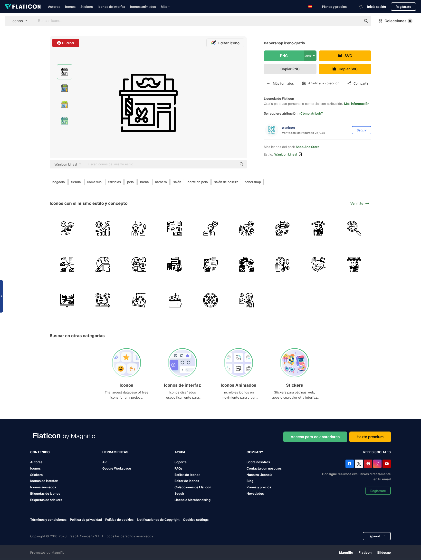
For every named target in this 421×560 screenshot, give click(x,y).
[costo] (282, 264)
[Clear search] (355, 21)
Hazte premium (370, 436)
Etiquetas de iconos (45, 493)
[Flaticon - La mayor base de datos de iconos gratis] (23, 6)
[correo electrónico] (210, 264)
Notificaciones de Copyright (158, 519)
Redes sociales (377, 452)
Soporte (180, 462)
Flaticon (365, 552)
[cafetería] (354, 264)
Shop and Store (307, 147)
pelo (130, 182)
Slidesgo (384, 552)
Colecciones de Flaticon (192, 487)
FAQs (178, 468)
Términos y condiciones (48, 519)
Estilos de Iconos (187, 475)
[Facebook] (349, 464)
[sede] (67, 264)
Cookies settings (196, 519)
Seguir (179, 493)
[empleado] (354, 228)
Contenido (40, 452)
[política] (139, 228)
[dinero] (139, 300)
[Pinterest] (368, 464)
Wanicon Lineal (285, 154)
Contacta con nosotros (264, 468)
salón (177, 182)
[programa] (67, 228)
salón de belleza (226, 182)
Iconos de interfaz (111, 7)
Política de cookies (119, 519)
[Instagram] (377, 464)
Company (255, 452)
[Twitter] (359, 464)
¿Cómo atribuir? (311, 113)
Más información (356, 104)
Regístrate (403, 7)
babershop (253, 182)
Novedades (255, 493)
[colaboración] (318, 264)
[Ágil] (103, 300)
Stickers (86, 7)
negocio (58, 182)
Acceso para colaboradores (315, 436)
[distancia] (246, 264)
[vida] (246, 228)
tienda (76, 182)
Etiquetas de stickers (46, 500)
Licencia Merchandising (192, 500)
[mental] (210, 228)
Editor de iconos (186, 481)
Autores (54, 7)
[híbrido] (282, 228)
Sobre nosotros (258, 462)
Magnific (346, 552)
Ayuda (179, 452)
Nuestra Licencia (259, 475)
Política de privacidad (86, 519)
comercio (94, 182)
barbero (161, 182)
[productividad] (103, 228)
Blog (250, 481)
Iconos (70, 7)
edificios (114, 182)
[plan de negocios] (67, 300)
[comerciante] (246, 300)
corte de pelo (198, 182)
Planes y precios (334, 7)
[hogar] (318, 228)
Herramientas (115, 452)
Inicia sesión (376, 7)
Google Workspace (116, 468)
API (104, 462)
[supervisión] (175, 228)
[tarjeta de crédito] (175, 300)
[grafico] (103, 264)
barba (144, 182)
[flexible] (139, 264)
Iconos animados (143, 7)
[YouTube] (387, 464)
